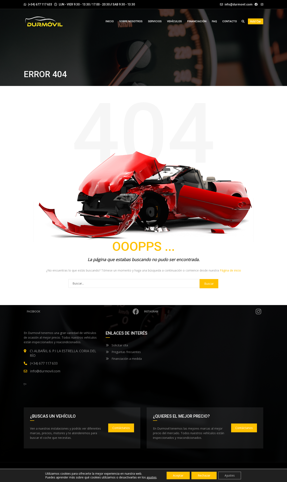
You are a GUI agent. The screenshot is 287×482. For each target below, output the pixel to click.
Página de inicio (230, 270)
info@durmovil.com (239, 4)
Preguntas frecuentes (126, 352)
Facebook (33, 311)
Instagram (151, 311)
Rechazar (204, 475)
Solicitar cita (119, 345)
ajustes (152, 477)
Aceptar (178, 475)
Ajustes (230, 475)
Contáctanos (121, 428)
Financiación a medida (126, 359)
